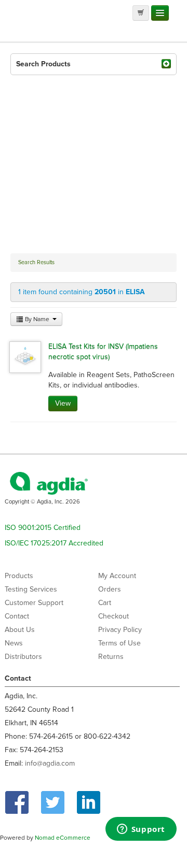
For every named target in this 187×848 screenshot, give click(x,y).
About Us (20, 629)
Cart (104, 602)
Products (19, 575)
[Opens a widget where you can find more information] (141, 830)
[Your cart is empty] (140, 13)
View (63, 403)
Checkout (113, 616)
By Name (37, 319)
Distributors (23, 656)
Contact (17, 616)
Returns (111, 656)
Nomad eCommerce (62, 837)
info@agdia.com (50, 763)
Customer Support (34, 602)
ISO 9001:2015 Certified (43, 527)
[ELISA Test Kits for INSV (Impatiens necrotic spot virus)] (25, 356)
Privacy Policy (120, 629)
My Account (117, 575)
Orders (109, 589)
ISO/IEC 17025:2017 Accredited (54, 543)
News (14, 643)
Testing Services (31, 589)
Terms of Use (119, 643)
